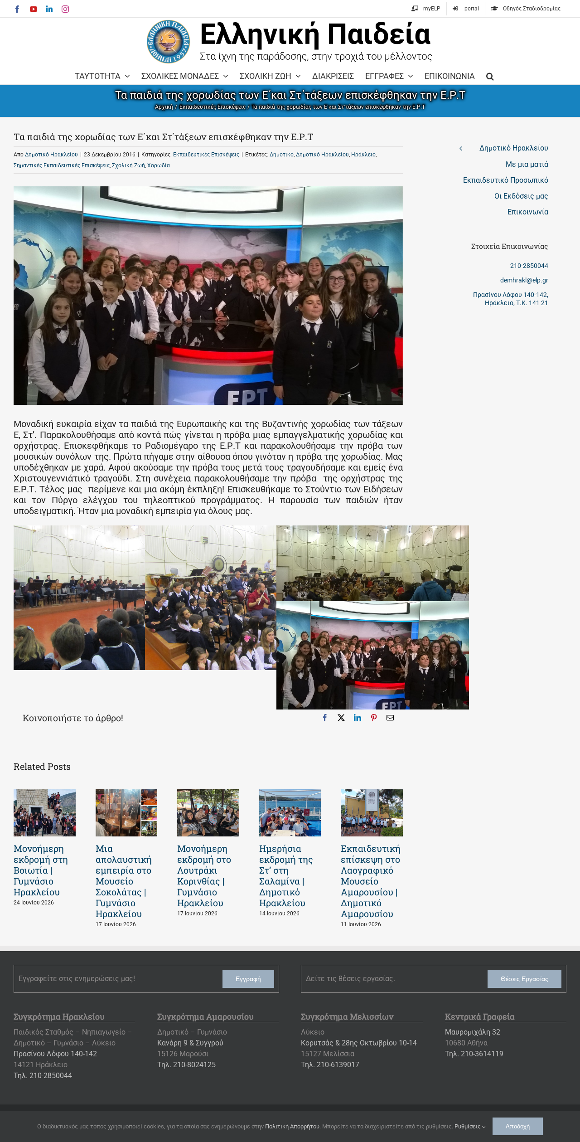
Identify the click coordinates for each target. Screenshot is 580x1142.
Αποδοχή (518, 1126)
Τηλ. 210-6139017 (330, 1064)
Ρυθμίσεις (468, 1126)
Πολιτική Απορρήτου (292, 1126)
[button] (490, 75)
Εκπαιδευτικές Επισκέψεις (206, 154)
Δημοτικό (282, 154)
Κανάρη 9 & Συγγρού (190, 1043)
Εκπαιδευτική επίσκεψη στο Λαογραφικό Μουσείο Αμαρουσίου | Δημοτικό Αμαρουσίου (371, 880)
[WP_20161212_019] (372, 606)
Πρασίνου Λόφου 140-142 (55, 1054)
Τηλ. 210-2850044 (43, 1075)
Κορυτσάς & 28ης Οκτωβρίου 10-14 (359, 1043)
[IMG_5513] (241, 530)
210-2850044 (529, 265)
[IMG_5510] (110, 530)
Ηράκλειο (363, 154)
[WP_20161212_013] (372, 530)
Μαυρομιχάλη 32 (472, 1032)
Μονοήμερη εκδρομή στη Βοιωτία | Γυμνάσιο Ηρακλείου (41, 870)
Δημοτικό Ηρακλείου (51, 154)
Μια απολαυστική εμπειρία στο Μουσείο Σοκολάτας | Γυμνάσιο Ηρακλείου (124, 880)
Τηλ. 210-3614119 (474, 1054)
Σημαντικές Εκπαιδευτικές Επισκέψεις (62, 165)
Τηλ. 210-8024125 (186, 1064)
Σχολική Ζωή (128, 165)
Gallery (44, 813)
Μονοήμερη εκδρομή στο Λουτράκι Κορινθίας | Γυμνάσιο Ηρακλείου (204, 875)
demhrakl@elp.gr (524, 280)
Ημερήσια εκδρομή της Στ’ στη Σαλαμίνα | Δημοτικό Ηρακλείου (286, 875)
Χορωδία (158, 165)
